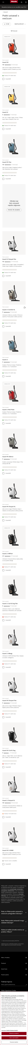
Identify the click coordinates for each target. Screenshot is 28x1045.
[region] (14, 1018)
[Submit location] (26, 984)
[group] (14, 57)
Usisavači (5, 12)
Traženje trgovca (6, 982)
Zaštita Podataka (10, 1030)
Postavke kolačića (14, 1042)
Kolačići (16, 1030)
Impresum (3, 1030)
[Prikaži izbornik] (3, 2)
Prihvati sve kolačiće (14, 1033)
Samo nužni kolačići (14, 1037)
